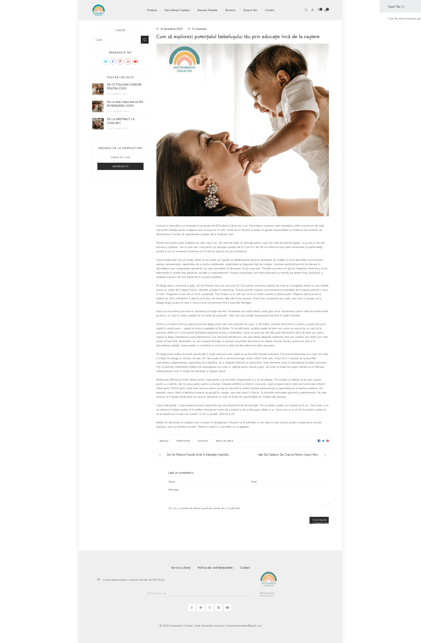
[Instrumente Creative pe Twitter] (106, 61)
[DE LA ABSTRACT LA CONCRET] (98, 123)
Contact (245, 568)
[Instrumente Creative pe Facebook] (113, 61)
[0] (319, 10)
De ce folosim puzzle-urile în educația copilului (198, 454)
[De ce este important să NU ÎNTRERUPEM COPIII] (98, 106)
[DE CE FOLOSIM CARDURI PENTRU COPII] (98, 89)
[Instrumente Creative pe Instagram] (128, 61)
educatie (203, 440)
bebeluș (164, 440)
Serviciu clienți (180, 568)
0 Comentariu (199, 29)
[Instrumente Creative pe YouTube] (135, 61)
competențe (183, 440)
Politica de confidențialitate (215, 568)
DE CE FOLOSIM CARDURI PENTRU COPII (124, 86)
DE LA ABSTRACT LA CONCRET (121, 121)
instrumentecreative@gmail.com (243, 626)
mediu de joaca (225, 440)
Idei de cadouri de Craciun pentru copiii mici (288, 454)
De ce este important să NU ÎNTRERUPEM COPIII (125, 104)
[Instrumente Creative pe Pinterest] (120, 61)
